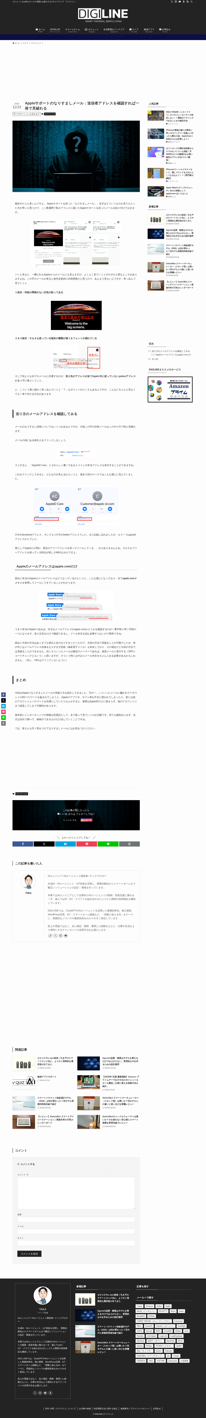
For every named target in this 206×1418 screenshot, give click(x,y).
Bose (173, 1311)
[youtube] (180, 1)
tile (168, 1356)
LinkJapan (151, 1336)
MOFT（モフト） (155, 1341)
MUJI (180, 1341)
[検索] (191, 1)
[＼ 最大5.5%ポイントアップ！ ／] (103, 37)
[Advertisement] (103, 78)
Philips (149, 1346)
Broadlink (141, 1316)
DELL (139, 1326)
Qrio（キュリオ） (144, 1351)
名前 (19, 1214)
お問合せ (157, 1408)
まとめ (155, 359)
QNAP (179, 1346)
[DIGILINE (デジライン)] (103, 15)
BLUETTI (163, 1311)
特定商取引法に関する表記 (105, 1408)
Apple (167, 1306)
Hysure (149, 1331)
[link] (50, 936)
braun (181, 1311)
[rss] (188, 1)
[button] (23, 844)
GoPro (139, 1331)
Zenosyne (172, 1361)
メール (20, 1226)
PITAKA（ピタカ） (164, 1346)
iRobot (178, 1331)
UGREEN (141, 1361)
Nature (140, 1346)
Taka (28, 892)
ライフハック (50, 114)
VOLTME (161, 1361)
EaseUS (148, 1326)
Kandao (140, 1336)
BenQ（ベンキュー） (146, 1311)
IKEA (158, 1331)
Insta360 (168, 1331)
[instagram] (176, 1)
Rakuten (168, 1351)
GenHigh (181, 1326)
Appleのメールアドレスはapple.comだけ (173, 355)
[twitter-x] (172, 1)
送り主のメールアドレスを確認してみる (171, 351)
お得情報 (184, 1361)
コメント (23, 1174)
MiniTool (140, 1341)
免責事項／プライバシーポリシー (135, 1408)
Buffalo (152, 1316)
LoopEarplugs (176, 1336)
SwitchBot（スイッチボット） (150, 1356)
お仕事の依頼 (85, 1408)
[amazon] (184, 1)
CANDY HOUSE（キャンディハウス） (154, 1321)
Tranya (176, 1356)
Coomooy (178, 1321)
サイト (20, 1238)
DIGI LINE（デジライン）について (60, 1408)
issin (186, 1331)
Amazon (149, 1306)
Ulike (151, 1361)
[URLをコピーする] (129, 844)
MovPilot (170, 1341)
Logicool (163, 1336)
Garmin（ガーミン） (165, 1326)
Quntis (159, 1351)
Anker (159, 1306)
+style (139, 1306)
